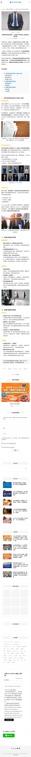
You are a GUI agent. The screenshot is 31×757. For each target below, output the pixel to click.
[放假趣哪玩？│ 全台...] (15, 593)
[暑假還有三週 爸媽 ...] (15, 611)
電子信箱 (6, 680)
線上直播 (5, 660)
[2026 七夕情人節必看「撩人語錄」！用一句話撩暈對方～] (7, 520)
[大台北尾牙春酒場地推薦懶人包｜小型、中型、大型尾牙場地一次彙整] (7, 511)
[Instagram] (13, 748)
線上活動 (15, 657)
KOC (10, 646)
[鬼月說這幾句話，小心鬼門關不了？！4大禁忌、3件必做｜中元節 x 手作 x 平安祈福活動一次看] (7, 547)
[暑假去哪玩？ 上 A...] (24, 611)
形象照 (20, 368)
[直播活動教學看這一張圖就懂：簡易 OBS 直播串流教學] (7, 485)
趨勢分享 (8, 662)
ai (20, 644)
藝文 (18, 660)
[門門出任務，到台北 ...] (15, 602)
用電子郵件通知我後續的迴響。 (9, 443)
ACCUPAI (3, 368)
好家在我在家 (24, 646)
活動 (8, 653)
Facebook (6, 646)
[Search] (29, 2)
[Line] (19, 748)
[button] (2, 394)
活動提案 (12, 653)
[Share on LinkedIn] (15, 374)
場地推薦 (18, 646)
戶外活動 (13, 651)
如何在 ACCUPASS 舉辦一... (15, 403)
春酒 (4, 653)
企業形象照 (9, 368)
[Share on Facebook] (14, 374)
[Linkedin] (15, 748)
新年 (25, 651)
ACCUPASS (10, 642)
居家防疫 (17, 648)
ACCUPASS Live (17, 642)
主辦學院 (3, 9)
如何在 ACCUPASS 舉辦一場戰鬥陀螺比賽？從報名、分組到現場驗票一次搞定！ (20, 555)
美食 (14, 660)
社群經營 (15, 655)
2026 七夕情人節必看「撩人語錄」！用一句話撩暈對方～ (20, 518)
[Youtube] (17, 748)
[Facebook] (11, 748)
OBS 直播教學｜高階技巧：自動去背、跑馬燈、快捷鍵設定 (20, 501)
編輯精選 (10, 660)
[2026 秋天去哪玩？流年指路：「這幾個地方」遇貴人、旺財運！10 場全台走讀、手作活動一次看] (7, 538)
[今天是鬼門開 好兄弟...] (24, 602)
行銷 (21, 660)
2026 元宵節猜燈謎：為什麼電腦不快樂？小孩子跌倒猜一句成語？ (20, 493)
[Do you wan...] (7, 593)
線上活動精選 (21, 657)
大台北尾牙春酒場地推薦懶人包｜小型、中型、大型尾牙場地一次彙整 (20, 511)
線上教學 (10, 657)
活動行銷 (5, 655)
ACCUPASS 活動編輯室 (12, 38)
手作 (18, 651)
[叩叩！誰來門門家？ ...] (7, 602)
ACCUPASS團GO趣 (15, 644)
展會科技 (22, 648)
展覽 (4, 651)
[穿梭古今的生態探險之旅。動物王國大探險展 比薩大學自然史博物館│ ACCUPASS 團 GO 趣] (7, 574)
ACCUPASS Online (7, 644)
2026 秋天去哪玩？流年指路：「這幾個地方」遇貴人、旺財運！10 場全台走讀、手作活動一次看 (20, 538)
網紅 (20, 655)
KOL (14, 646)
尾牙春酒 (12, 648)
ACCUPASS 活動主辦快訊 (10, 690)
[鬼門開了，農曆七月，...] (24, 593)
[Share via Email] (18, 374)
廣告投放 (8, 651)
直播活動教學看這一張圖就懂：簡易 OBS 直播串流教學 (19, 483)
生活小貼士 (10, 655)
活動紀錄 (22, 653)
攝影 (21, 651)
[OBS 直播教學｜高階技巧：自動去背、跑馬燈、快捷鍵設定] (7, 503)
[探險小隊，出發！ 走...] (7, 611)
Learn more (19, 715)
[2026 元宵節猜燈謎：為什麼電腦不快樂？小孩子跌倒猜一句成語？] (7, 494)
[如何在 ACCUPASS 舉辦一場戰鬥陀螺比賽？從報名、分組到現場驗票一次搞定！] (15, 392)
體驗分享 (13, 662)
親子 (25, 660)
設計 (4, 662)
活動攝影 (25, 368)
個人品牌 (15, 368)
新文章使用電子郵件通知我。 (8, 447)
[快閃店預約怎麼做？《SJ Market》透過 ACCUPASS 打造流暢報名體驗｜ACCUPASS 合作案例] (7, 565)
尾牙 (8, 648)
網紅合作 (24, 655)
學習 (4, 648)
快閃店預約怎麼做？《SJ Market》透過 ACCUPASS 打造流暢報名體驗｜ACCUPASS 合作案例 (20, 565)
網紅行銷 (5, 657)
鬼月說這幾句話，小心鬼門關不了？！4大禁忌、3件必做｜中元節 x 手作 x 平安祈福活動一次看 (20, 547)
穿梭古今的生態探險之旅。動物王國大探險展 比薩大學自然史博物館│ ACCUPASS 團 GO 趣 (20, 574)
